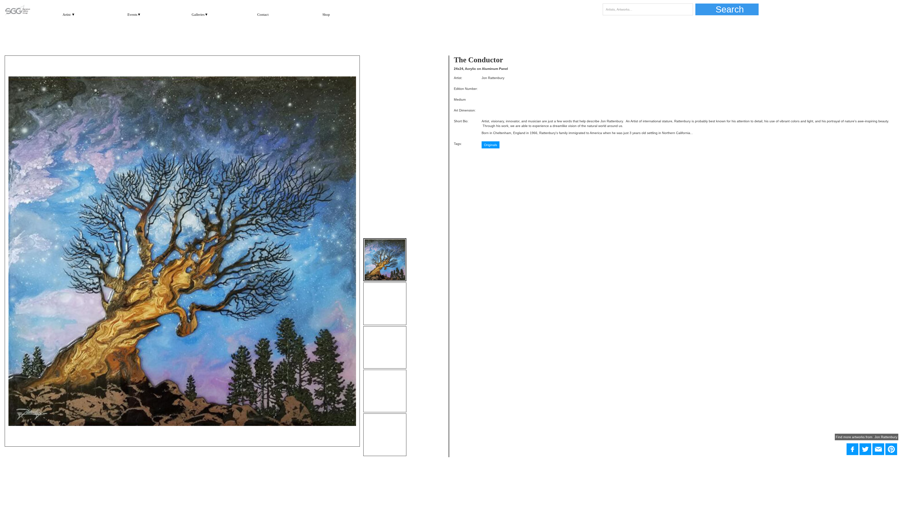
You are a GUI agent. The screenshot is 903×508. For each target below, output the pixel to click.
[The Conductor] (865, 449)
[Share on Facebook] (852, 449)
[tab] (384, 259)
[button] (68, 12)
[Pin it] (891, 449)
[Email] (878, 449)
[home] (17, 10)
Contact (263, 14)
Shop (326, 14)
